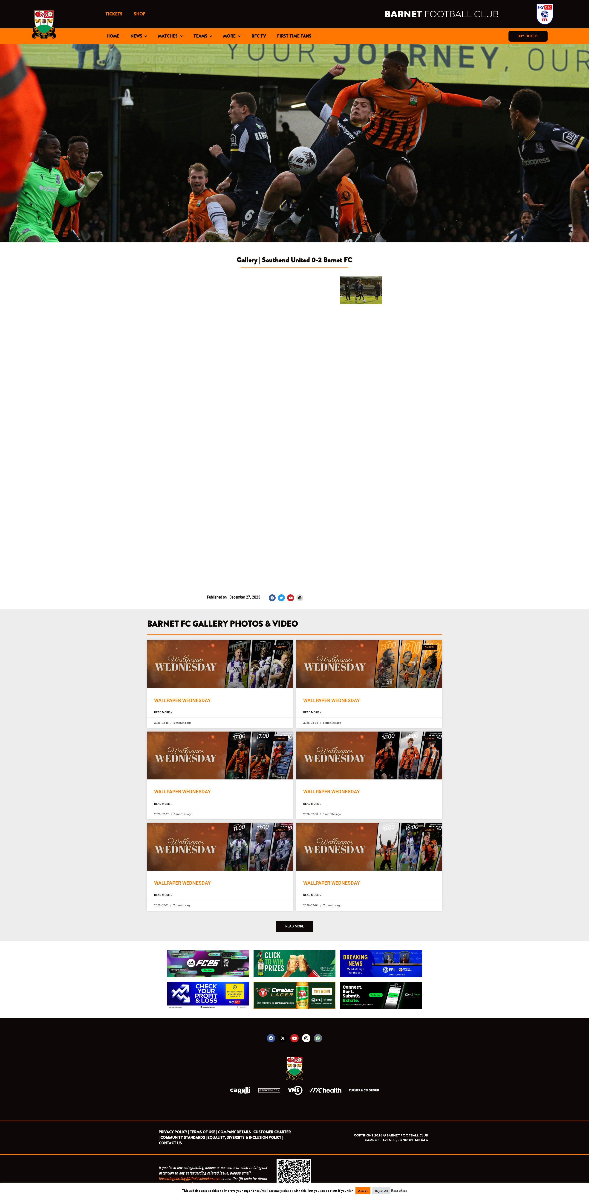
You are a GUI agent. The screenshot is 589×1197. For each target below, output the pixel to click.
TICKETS (113, 14)
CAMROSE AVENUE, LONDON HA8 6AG (396, 1139)
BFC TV (258, 36)
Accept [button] (363, 1190)
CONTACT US (170, 1143)
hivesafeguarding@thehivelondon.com (189, 1178)
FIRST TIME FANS (294, 36)
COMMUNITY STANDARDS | (183, 1137)
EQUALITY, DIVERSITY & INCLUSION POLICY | (245, 1137)
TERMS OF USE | (203, 1132)
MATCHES (168, 36)
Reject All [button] (381, 1190)
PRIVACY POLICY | (174, 1132)
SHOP (139, 14)
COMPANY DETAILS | (235, 1132)
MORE (229, 36)
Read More (399, 1190)
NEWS (136, 36)
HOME (113, 36)
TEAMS (200, 36)
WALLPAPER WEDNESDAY (182, 700)
